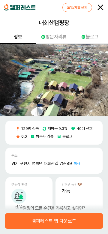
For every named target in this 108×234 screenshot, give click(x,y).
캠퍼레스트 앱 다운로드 (54, 221)
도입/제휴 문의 (77, 7)
